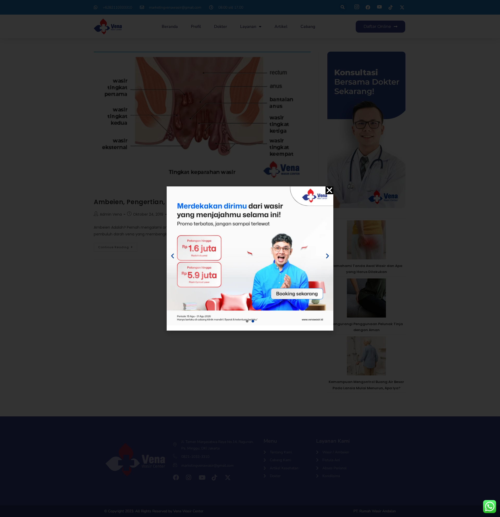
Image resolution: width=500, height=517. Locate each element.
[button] (329, 190)
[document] (250, 258)
